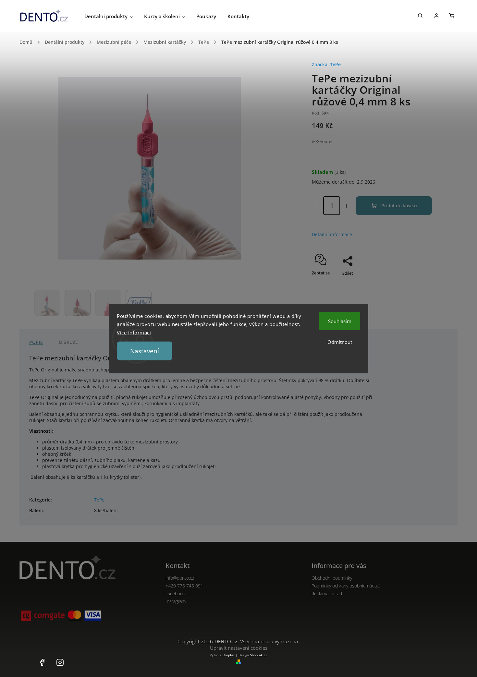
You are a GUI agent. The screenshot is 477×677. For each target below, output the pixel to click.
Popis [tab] (36, 342)
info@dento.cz (179, 578)
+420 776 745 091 (184, 586)
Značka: (326, 64)
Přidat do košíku (399, 205)
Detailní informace (332, 234)
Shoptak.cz (258, 655)
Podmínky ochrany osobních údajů (346, 586)
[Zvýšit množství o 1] (346, 206)
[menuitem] (114, 16)
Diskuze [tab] (68, 342)
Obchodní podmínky (332, 578)
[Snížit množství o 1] (316, 206)
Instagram (175, 601)
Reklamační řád (327, 593)
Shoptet (229, 655)
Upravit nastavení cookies (238, 648)
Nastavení (144, 351)
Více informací (134, 332)
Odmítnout (339, 341)
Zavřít (411, 284)
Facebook (175, 593)
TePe (99, 500)
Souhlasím (339, 321)
